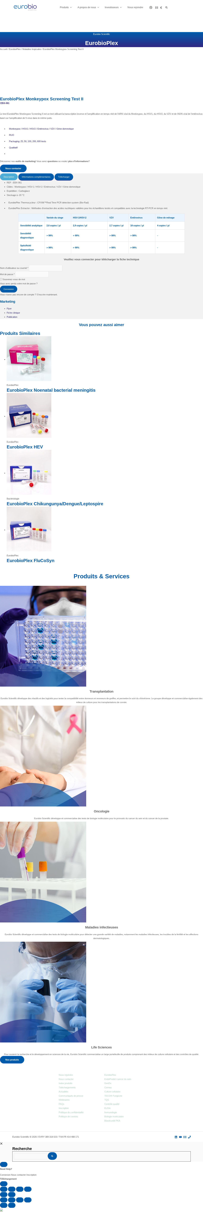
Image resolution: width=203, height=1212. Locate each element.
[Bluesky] (161, 7)
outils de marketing (25, 161)
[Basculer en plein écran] (11, 1189)
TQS (106, 1100)
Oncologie (101, 811)
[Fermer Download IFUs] (3, 1164)
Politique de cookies (68, 1116)
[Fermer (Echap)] (28, 1189)
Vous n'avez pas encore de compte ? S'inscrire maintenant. (29, 294)
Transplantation (101, 691)
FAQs (61, 1104)
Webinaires (64, 1100)
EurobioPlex (15, 49)
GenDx (107, 1083)
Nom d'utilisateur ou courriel (14, 268)
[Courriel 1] (185, 1137)
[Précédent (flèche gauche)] (3, 1194)
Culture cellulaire (112, 1091)
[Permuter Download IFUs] (3, 1183)
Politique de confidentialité (71, 1112)
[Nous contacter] (156, 7)
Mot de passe (7, 274)
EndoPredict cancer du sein (117, 1079)
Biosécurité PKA (112, 1120)
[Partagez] (19, 1189)
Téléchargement (8, 1179)
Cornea (107, 1087)
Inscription (64, 1108)
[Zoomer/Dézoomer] (3, 1189)
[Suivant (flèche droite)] (11, 1194)
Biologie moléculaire (114, 1116)
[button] (70, 7)
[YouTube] (180, 1137)
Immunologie (110, 1112)
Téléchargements (67, 1087)
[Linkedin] (176, 1137)
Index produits (65, 1083)
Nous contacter (66, 1079)
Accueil (3, 49)
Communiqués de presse (71, 1096)
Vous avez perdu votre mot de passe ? (18, 283)
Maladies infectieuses (101, 927)
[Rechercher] (52, 1156)
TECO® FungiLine (113, 1096)
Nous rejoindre (66, 1075)
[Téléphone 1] (189, 1137)
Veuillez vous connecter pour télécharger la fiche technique (101, 259)
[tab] (9, 176)
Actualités (63, 1091)
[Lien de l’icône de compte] (150, 7)
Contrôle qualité (111, 1104)
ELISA (107, 1108)
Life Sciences (101, 1047)
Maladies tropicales (31, 49)
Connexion (9, 289)
